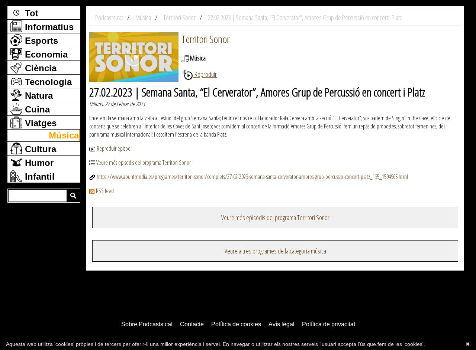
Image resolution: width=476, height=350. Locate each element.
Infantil (38, 176)
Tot (30, 13)
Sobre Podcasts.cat (147, 324)
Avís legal (281, 324)
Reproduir (205, 74)
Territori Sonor (205, 39)
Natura (37, 96)
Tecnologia (47, 82)
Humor (38, 163)
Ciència (39, 68)
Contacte (192, 324)
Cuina (36, 109)
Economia (45, 54)
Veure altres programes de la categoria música (275, 250)
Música (64, 135)
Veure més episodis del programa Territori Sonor (143, 162)
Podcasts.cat (109, 17)
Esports (40, 41)
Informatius (48, 27)
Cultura (39, 149)
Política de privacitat (328, 324)
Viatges (39, 123)
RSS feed (105, 191)
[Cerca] (73, 196)
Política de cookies (236, 324)
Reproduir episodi (114, 148)
